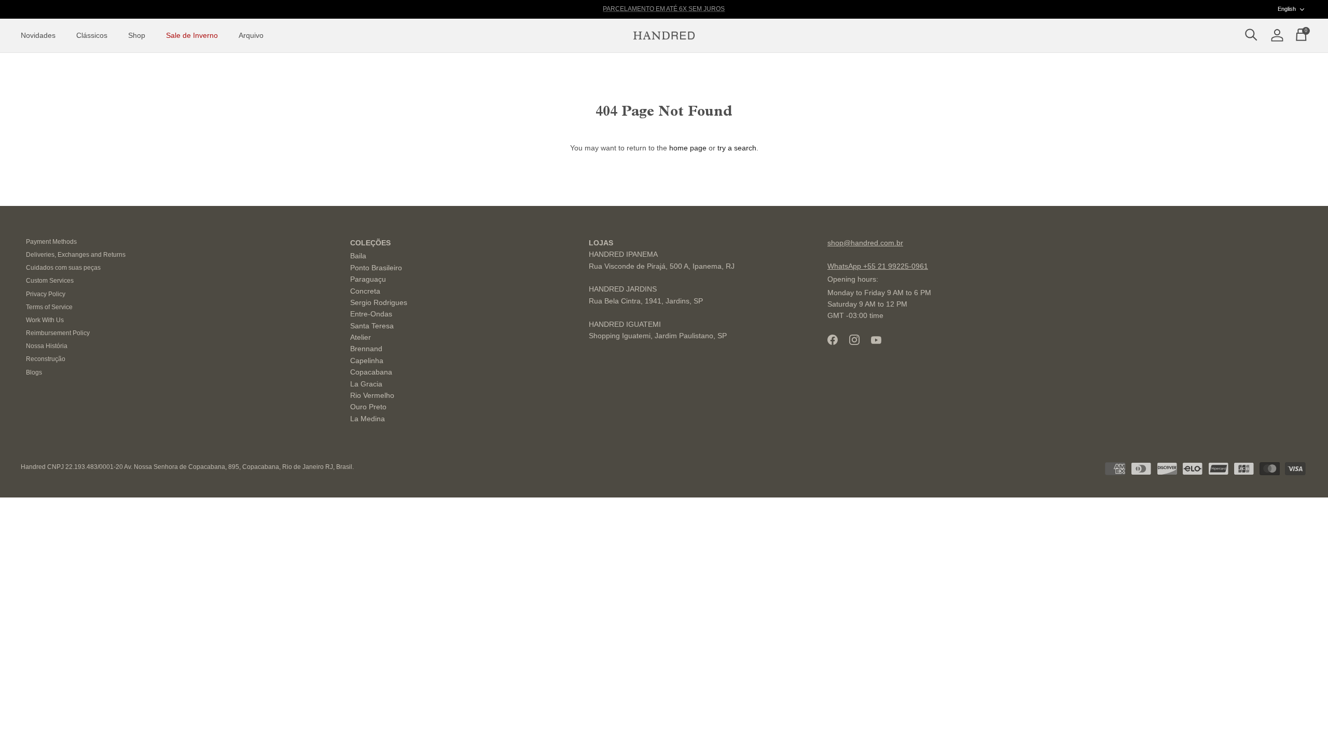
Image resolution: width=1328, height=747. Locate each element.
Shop (136, 35)
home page (688, 148)
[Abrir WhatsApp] (1302, 721)
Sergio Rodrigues (378, 302)
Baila (358, 256)
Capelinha (366, 360)
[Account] (1275, 36)
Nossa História (46, 346)
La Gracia (366, 384)
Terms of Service (49, 307)
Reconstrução (45, 359)
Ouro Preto (368, 407)
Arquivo (251, 35)
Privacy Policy (45, 294)
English (1287, 9)
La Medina (367, 418)
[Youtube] (876, 340)
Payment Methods (51, 241)
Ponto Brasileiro (376, 268)
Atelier (360, 337)
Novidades (38, 35)
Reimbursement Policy (58, 333)
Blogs (34, 372)
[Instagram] (854, 340)
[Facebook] (832, 340)
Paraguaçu (368, 279)
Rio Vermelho (372, 395)
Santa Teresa (372, 326)
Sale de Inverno (192, 35)
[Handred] (664, 35)
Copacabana (371, 372)
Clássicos (91, 35)
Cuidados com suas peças (63, 267)
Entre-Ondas (371, 314)
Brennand (366, 348)
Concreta (365, 291)
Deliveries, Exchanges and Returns (76, 254)
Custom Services (50, 280)
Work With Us (45, 320)
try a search (736, 148)
